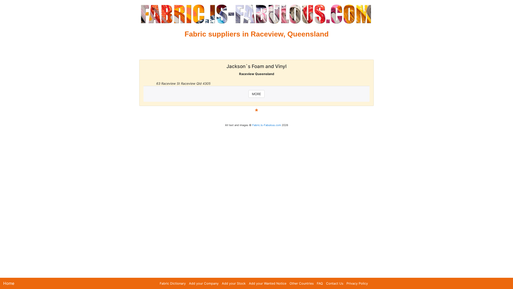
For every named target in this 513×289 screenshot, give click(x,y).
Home (8, 283)
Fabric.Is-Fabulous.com (266, 125)
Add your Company (204, 283)
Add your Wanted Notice (267, 283)
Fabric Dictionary (173, 283)
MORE (256, 94)
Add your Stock (234, 283)
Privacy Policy (357, 283)
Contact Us (334, 283)
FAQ (320, 283)
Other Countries (302, 283)
